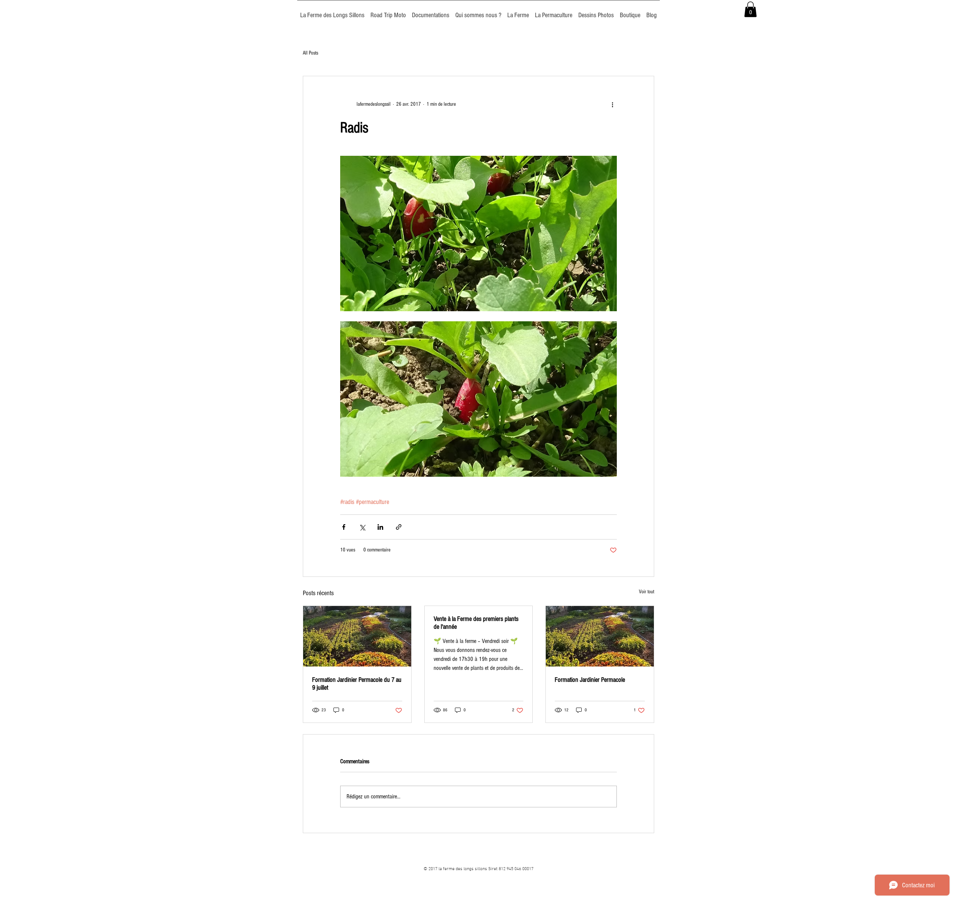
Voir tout (646, 592)
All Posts (310, 53)
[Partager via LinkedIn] (380, 527)
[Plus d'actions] (612, 104)
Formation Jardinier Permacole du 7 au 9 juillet (356, 684)
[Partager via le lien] (398, 527)
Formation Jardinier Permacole (590, 680)
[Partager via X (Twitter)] (362, 527)
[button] (750, 9)
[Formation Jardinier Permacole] (600, 636)
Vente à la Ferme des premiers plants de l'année (476, 623)
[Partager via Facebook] (343, 527)
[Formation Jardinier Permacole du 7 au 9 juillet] (357, 636)
